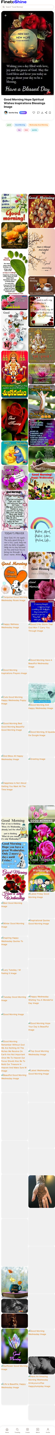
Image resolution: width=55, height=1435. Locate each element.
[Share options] (25, 196)
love (26, 130)
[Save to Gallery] (25, 201)
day (19, 130)
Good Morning (20, 125)
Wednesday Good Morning (38, 125)
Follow (23, 112)
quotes (34, 130)
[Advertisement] (27, 163)
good (9, 125)
